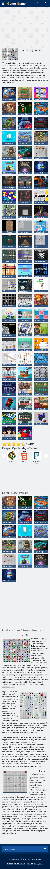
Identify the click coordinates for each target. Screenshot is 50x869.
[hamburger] (3, 3)
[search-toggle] (37, 3)
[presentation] (4, 456)
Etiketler (30, 864)
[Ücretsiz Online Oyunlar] (16, 3)
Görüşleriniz (38, 864)
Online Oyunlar (19, 864)
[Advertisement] (24, 27)
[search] (45, 849)
